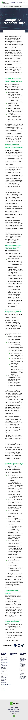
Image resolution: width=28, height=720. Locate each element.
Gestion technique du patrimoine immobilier (23, 665)
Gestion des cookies (14, 711)
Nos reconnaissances (4, 674)
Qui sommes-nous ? (13, 654)
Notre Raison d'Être (4, 660)
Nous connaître (4, 657)
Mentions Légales (14, 707)
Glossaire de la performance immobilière (23, 677)
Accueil (6, 6)
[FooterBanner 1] (14, 705)
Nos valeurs (3, 682)
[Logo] (5, 3)
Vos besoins (23, 653)
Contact (3, 689)
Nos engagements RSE (4, 671)
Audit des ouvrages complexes (22, 673)
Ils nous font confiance (4, 680)
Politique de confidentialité (15, 6)
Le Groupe (4, 653)
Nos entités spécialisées (3, 668)
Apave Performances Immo (15, 2)
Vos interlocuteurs (6, 684)
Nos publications (3, 677)
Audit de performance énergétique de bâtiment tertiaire (23, 659)
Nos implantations (4, 665)
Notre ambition (4, 662)
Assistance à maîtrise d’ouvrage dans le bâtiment (23, 669)
